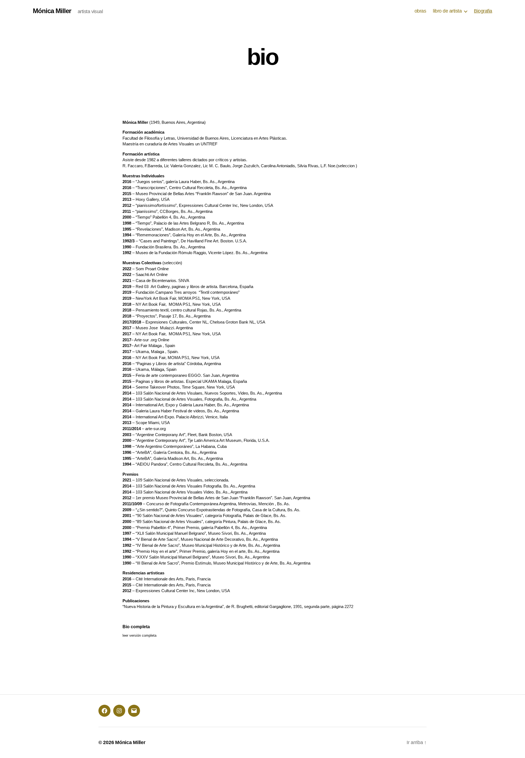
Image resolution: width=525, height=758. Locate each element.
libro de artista (447, 11)
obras (420, 11)
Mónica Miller (52, 11)
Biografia (483, 11)
